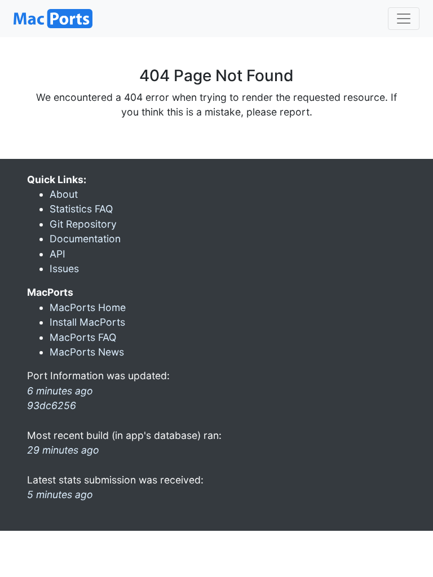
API (57, 254)
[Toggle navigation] (403, 18)
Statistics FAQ (81, 209)
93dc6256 (51, 405)
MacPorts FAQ (83, 337)
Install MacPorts (87, 322)
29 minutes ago (63, 450)
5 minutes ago (60, 494)
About (64, 194)
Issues (64, 268)
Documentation (85, 239)
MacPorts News (87, 352)
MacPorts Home (88, 307)
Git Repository (83, 224)
